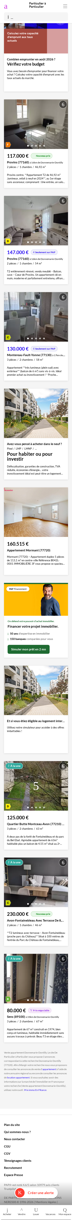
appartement (49, 1069)
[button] (28, 144)
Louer (36, 1214)
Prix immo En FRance (35, 1089)
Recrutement (13, 1167)
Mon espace (65, 1214)
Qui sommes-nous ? (17, 1132)
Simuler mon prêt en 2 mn (28, 649)
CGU (7, 1146)
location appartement (18, 1077)
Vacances (50, 1214)
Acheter (7, 1214)
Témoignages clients (17, 1160)
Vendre (21, 1214)
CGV (7, 1153)
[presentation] (8, 125)
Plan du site (12, 1125)
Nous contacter (14, 1139)
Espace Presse (13, 1175)
